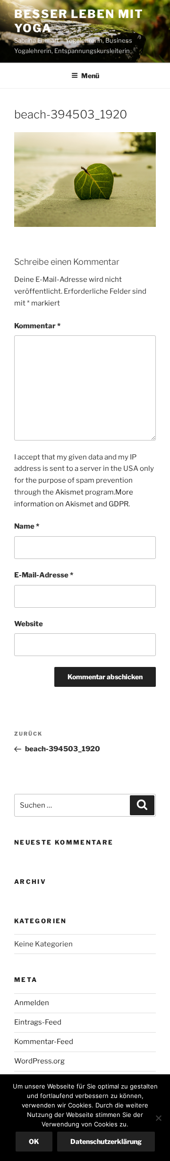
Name (26, 526)
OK (34, 1141)
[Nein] (158, 1118)
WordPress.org (39, 1061)
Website (28, 624)
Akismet (69, 492)
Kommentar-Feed (43, 1041)
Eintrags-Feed (37, 1022)
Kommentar (37, 326)
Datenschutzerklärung (106, 1141)
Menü (90, 76)
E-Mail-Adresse (43, 575)
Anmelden (31, 1003)
